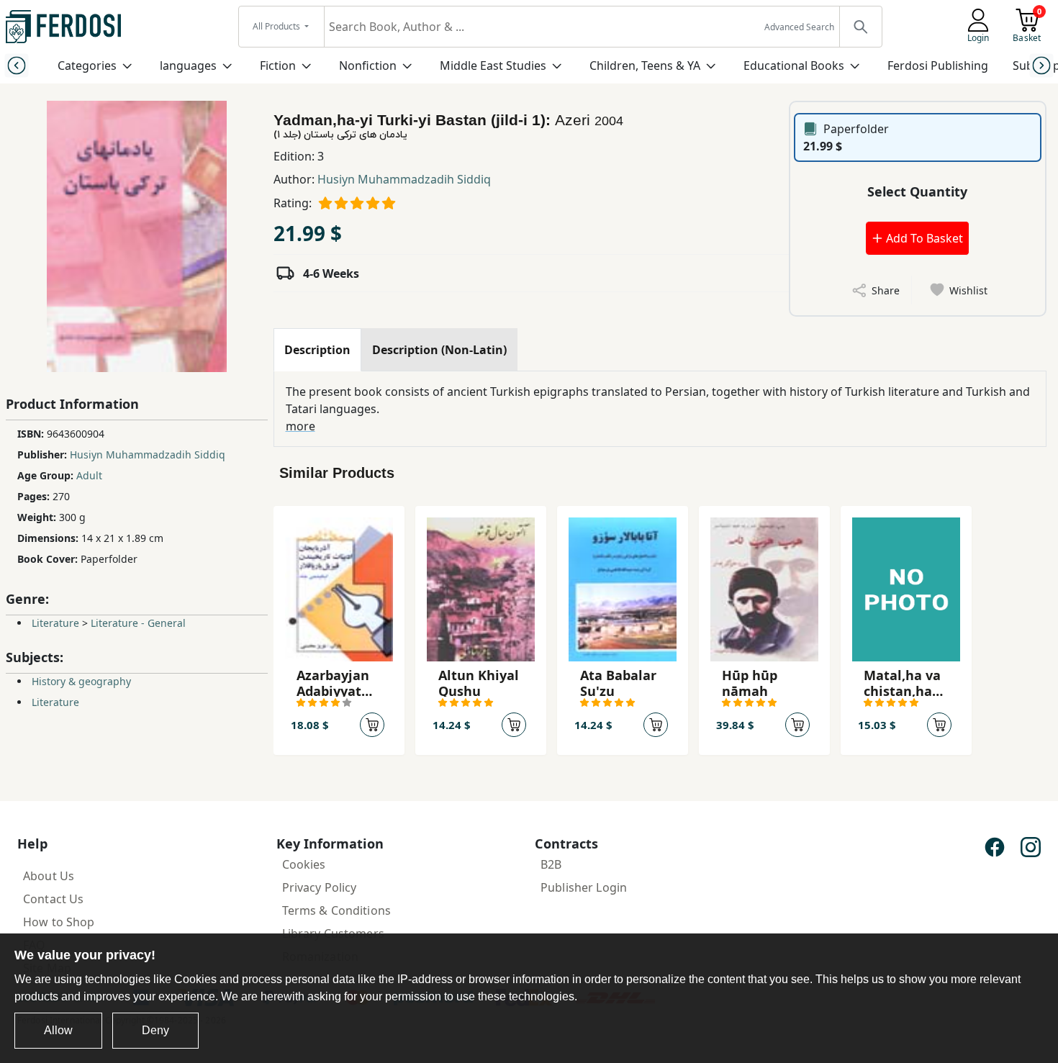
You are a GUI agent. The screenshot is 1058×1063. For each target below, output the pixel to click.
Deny (155, 1030)
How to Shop (59, 922)
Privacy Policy (319, 887)
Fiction (278, 65)
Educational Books (793, 65)
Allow (58, 1030)
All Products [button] (277, 26)
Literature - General (138, 623)
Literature (55, 623)
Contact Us (53, 899)
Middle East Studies (493, 65)
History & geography (81, 681)
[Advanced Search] (860, 27)
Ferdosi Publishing (937, 65)
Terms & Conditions (337, 910)
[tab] (317, 349)
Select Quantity (917, 191)
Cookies (304, 864)
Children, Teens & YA (644, 65)
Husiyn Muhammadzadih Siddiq (404, 179)
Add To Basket (923, 238)
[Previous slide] (16, 65)
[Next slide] (1042, 65)
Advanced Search (799, 27)
